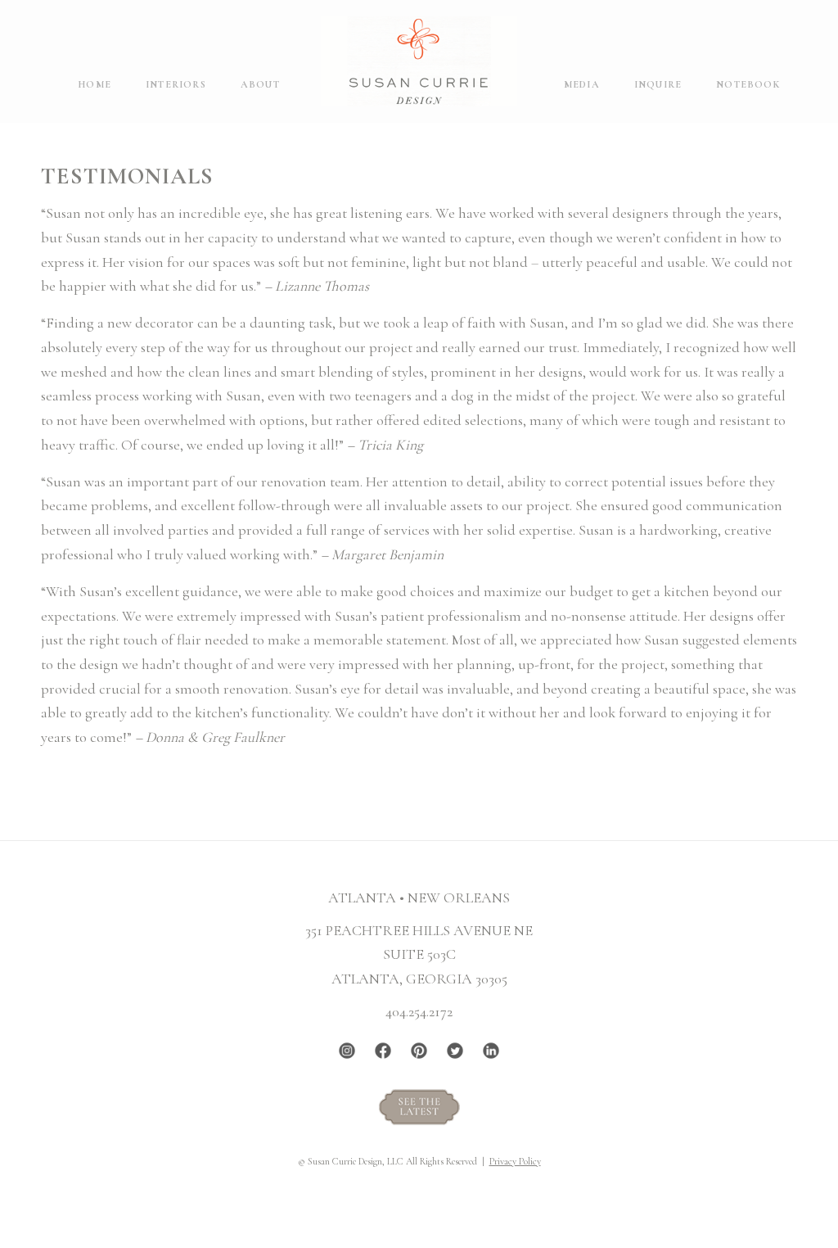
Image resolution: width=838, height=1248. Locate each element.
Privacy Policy (515, 1161)
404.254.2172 (419, 1011)
